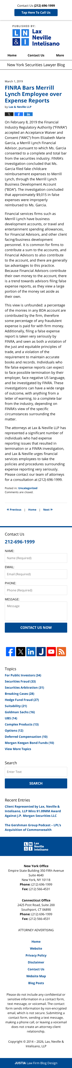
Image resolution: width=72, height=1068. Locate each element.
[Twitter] (20, 651)
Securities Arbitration (24, 687)
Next (48, 509)
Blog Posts (36, 983)
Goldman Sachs (20, 712)
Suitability (16, 706)
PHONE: (10, 583)
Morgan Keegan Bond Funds (29, 743)
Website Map (36, 976)
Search (36, 783)
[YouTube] (51, 651)
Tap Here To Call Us (36, 12)
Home (12, 55)
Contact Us (36, 55)
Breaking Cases (19, 694)
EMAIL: (9, 567)
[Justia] (41, 651)
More (60, 55)
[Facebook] (10, 651)
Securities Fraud (20, 681)
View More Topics (18, 749)
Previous (14, 509)
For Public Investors (23, 675)
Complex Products (22, 724)
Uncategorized (27, 488)
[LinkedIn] (31, 651)
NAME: (9, 551)
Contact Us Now (36, 627)
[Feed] (61, 651)
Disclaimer (36, 962)
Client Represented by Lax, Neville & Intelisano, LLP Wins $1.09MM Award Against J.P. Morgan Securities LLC (33, 811)
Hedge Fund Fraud (22, 700)
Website (36, 948)
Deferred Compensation (26, 737)
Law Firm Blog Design (36, 1063)
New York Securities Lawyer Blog (36, 35)
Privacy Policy (36, 955)
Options (14, 730)
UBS (11, 718)
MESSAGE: (12, 599)
